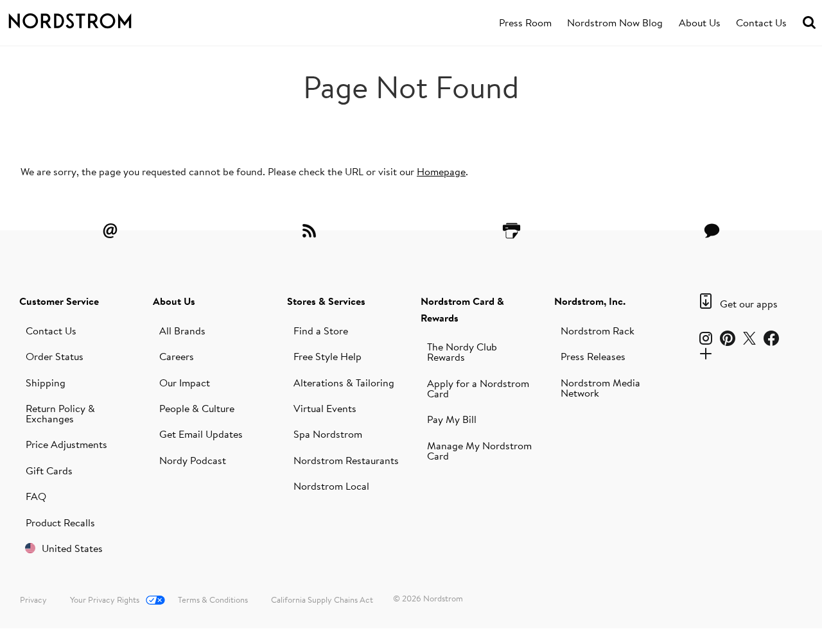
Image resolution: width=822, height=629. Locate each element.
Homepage (441, 171)
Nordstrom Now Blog (615, 22)
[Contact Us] (712, 230)
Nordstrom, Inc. (589, 301)
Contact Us (761, 22)
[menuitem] (525, 23)
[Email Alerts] (110, 230)
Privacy (33, 599)
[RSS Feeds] (311, 230)
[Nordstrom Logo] (82, 18)
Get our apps (749, 304)
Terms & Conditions (213, 599)
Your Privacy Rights (104, 599)
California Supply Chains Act (322, 599)
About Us (700, 22)
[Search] (809, 22)
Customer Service (59, 301)
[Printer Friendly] (511, 230)
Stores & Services (326, 301)
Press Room (525, 22)
